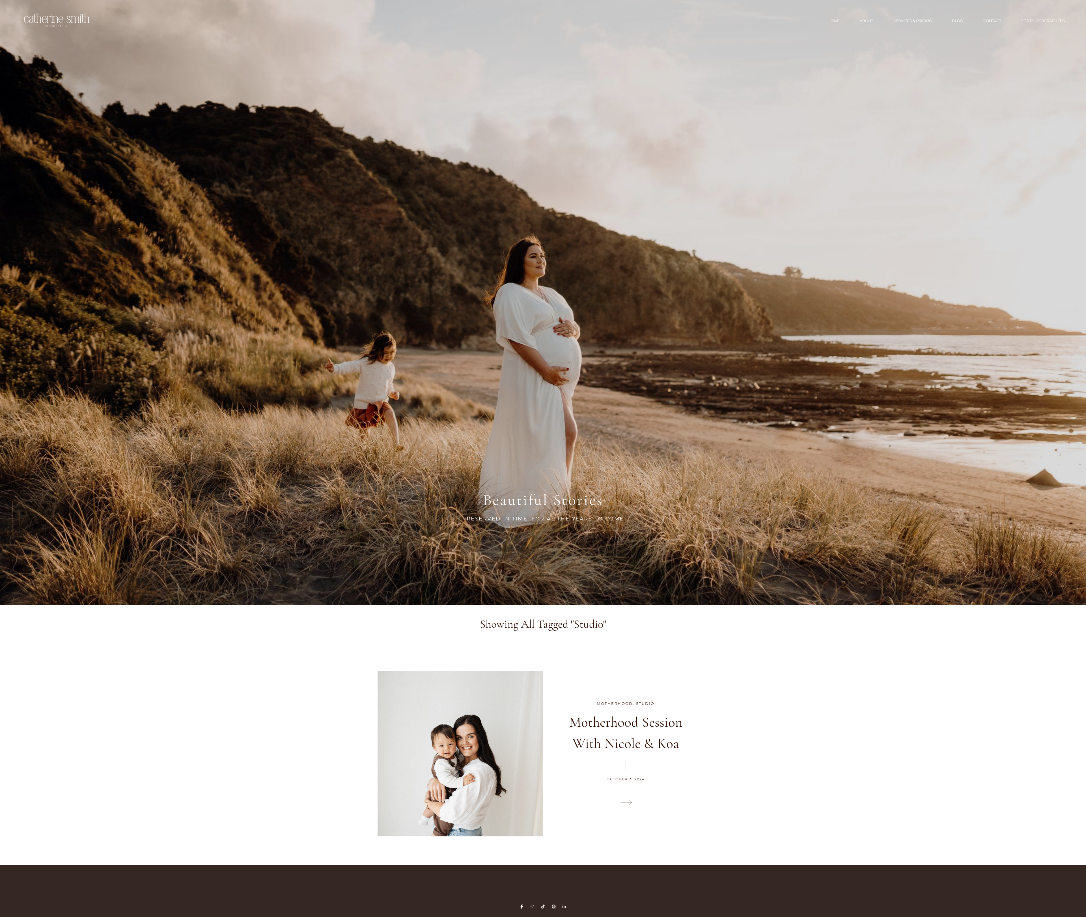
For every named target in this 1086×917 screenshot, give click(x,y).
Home (834, 21)
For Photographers (1043, 21)
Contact (992, 21)
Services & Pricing (912, 21)
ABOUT (866, 21)
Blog (957, 21)
